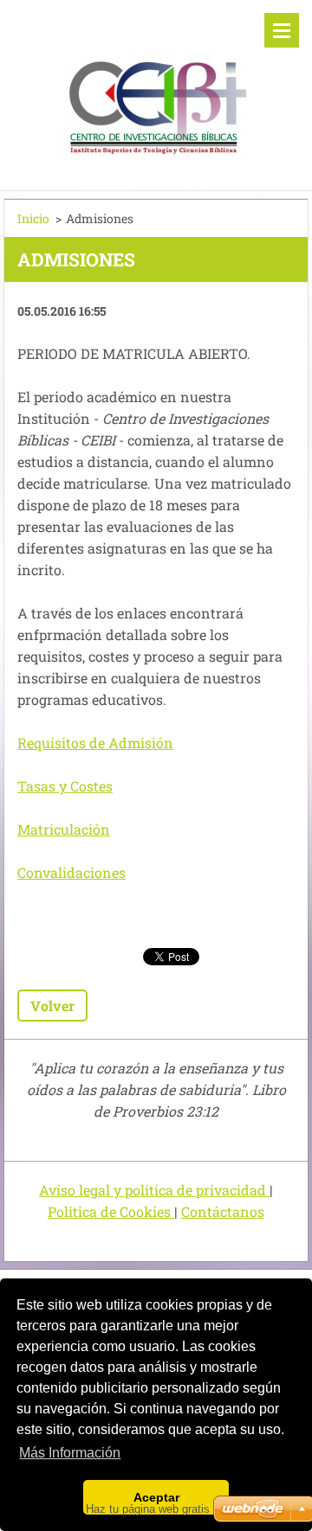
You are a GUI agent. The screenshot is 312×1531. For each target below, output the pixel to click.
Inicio (33, 218)
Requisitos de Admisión (95, 742)
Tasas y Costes (65, 786)
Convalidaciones (71, 872)
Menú (281, 30)
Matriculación (63, 829)
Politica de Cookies (111, 1211)
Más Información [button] (69, 1452)
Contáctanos (222, 1211)
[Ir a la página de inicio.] (156, 84)
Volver (52, 1005)
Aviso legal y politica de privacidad (154, 1190)
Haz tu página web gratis (148, 1508)
